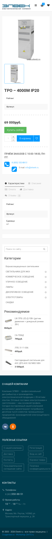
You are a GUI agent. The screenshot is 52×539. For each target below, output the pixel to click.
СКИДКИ (10, 302)
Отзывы (14, 195)
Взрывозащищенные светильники (22, 266)
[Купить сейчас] (15, 130)
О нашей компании (13, 448)
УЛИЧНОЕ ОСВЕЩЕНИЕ (17, 282)
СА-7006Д (19, 335)
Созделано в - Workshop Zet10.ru (18, 534)
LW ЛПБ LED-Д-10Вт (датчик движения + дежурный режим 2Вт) (29, 321)
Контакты (8, 460)
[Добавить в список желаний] (36, 138)
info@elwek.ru (32, 167)
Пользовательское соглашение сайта (13, 467)
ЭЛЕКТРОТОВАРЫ (14, 297)
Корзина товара (37, 460)
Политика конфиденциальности (40, 467)
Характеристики (15, 183)
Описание (36, 183)
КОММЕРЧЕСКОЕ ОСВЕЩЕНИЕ (20, 276)
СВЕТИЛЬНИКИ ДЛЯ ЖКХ (18, 271)
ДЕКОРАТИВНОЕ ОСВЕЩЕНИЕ (19, 292)
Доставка (28, 189)
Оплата (12, 189)
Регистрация (36, 448)
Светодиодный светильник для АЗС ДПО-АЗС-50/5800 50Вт (29, 361)
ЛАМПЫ (9, 287)
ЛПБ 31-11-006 (21, 347)
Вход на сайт (36, 454)
